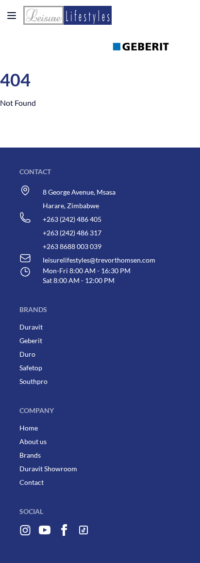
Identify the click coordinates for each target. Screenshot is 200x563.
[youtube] (44, 534)
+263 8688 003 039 (72, 246)
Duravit (31, 327)
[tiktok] (87, 534)
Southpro (33, 381)
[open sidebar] (11, 15)
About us (33, 441)
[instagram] (25, 534)
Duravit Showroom (48, 468)
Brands (30, 455)
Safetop (30, 368)
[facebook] (64, 534)
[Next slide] (109, 58)
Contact (31, 482)
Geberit (30, 340)
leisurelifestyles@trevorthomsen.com (99, 260)
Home (28, 428)
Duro (27, 354)
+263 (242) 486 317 (72, 233)
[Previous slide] (135, 58)
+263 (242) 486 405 (72, 219)
